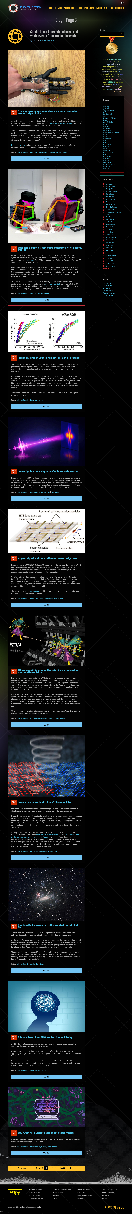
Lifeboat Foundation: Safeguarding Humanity (24, 8)
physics (32, 400)
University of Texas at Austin (47, 835)
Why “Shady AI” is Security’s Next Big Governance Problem (46, 1133)
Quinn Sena (110, 194)
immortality (110, 77)
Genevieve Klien (111, 184)
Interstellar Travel (119, 77)
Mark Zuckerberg (108, 122)
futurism (120, 71)
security (45, 1147)
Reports (73, 8)
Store (111, 8)
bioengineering (108, 144)
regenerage (117, 84)
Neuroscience (121, 82)
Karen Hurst (110, 210)
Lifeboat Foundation (20, 1207)
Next (71, 1168)
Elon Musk (106, 116)
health (31, 293)
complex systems (109, 164)
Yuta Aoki (109, 229)
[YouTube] (118, 1207)
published (31, 260)
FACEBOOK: (31, 1190)
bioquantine (117, 62)
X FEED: (30, 1193)
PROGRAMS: (105, 1195)
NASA (117, 82)
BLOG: (54, 1193)
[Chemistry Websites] (112, 46)
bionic (105, 148)
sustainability (110, 89)
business (106, 158)
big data (105, 142)
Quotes (106, 8)
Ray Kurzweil (107, 114)
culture (119, 69)
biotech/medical (34, 152)
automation (107, 138)
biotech (116, 64)
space (104, 89)
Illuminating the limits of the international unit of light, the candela (49, 358)
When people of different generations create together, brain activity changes (50, 249)
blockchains (107, 156)
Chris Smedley (110, 266)
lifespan (104, 82)
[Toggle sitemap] (118, 3)
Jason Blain (110, 258)
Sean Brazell (110, 245)
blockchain (119, 67)
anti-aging (118, 59)
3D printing (106, 106)
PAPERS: (55, 1198)
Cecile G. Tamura (111, 227)
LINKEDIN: (79, 1190)
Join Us (91, 8)
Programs (67, 8)
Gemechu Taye (111, 204)
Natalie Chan (110, 242)
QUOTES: (104, 1198)
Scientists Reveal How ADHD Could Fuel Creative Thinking (45, 1037)
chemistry (32, 492)
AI (107, 60)
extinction (112, 71)
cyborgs (41, 152)
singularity (120, 87)
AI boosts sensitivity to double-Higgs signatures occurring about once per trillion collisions (48, 671)
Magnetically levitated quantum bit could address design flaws (47, 558)
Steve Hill (109, 248)
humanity (121, 74)
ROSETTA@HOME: (33, 1198)
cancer (109, 69)
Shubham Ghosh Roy (113, 191)
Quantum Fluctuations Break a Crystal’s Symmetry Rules (44, 802)
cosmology (32, 964)
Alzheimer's (111, 60)
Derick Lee (109, 232)
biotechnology (107, 67)
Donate (85, 8)
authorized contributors (46, 40)
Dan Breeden (110, 197)
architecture (107, 130)
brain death (104, 69)
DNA (104, 112)
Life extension (115, 79)
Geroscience (107, 283)
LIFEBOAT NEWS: (57, 1190)
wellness (117, 92)
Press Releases (119, 8)
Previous (23, 1168)
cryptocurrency (114, 69)
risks (117, 87)
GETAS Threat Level (15, 1193)
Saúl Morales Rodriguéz (22, 152)
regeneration (106, 87)
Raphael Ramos (111, 240)
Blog (55, 8)
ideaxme (103, 77)
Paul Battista (110, 202)
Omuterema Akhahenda (110, 221)
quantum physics (45, 492)
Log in (35, 40)
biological (106, 146)
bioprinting (106, 150)
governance (33, 1147)
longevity (111, 82)
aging (104, 59)
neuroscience (37, 293)
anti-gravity (106, 128)
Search (121, 34)
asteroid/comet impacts (111, 132)
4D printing (106, 108)
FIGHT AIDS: (31, 1195)
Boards (60, 8)
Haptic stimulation (18, 145)
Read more (46, 159)
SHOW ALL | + (106, 268)
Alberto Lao (110, 235)
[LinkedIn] (114, 1207)
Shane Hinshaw (111, 237)
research (113, 87)
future (116, 71)
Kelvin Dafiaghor (111, 207)
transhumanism (54, 152)
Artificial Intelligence (109, 62)
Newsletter (98, 8)
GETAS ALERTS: (105, 1190)
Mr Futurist (106, 288)
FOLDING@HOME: (81, 1195)
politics (105, 84)
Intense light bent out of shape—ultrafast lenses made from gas (48, 471)
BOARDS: (104, 1193)
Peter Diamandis (108, 110)
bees (104, 140)
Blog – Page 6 (66, 20)
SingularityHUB (108, 295)
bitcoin (114, 67)
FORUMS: (79, 1198)
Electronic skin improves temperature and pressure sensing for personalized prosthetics (47, 112)
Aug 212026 (14, 112)
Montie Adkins (110, 261)
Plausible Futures (109, 293)
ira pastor (106, 79)
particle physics (40, 598)
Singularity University (110, 118)
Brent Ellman (110, 250)
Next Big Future (108, 290)
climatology (107, 162)
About (50, 8)
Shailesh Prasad (111, 199)
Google (102, 74)
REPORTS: (55, 1195)
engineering (46, 152)
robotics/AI (52, 718)
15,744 (62, 1168)
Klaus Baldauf (110, 224)
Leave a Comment (63, 152)
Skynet (105, 120)
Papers (80, 8)
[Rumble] (122, 1207)
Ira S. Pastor (110, 263)
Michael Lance (111, 256)
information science (35, 718)
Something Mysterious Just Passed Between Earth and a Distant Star (48, 926)
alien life (106, 126)
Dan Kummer (110, 217)
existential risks (106, 71)
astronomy (106, 134)
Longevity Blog (108, 286)
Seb (107, 253)
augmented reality (109, 136)
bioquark (109, 64)
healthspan (115, 74)
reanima (109, 84)
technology (117, 89)
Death (121, 69)
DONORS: (79, 1193)
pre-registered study (53, 284)
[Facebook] (107, 1207)
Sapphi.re (38, 1207)
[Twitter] (110, 1207)
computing (38, 492)
